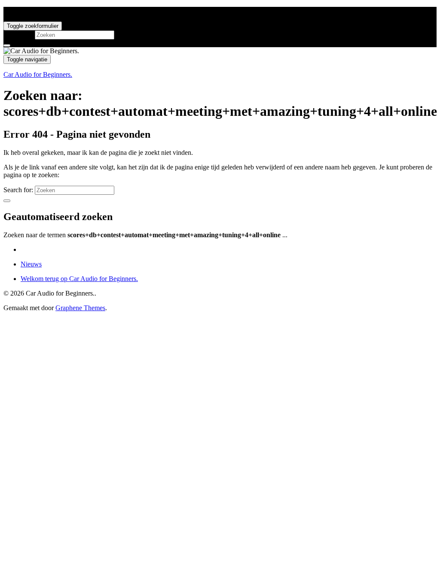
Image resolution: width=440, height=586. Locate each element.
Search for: (18, 34)
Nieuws (31, 264)
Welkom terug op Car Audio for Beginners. (79, 278)
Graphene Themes (80, 307)
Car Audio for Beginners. (37, 74)
